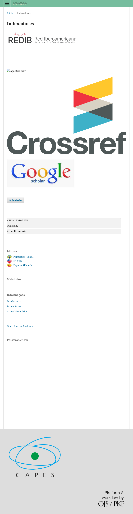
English (17, 261)
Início (10, 13)
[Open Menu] (6, 3)
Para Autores (14, 306)
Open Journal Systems (20, 326)
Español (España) (23, 265)
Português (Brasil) (23, 256)
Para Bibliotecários (17, 311)
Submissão (15, 200)
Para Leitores (14, 301)
